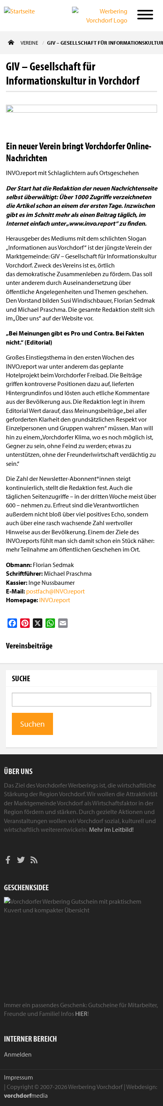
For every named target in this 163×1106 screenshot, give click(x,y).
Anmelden (18, 1054)
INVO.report (54, 600)
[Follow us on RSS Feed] (34, 861)
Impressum (18, 1077)
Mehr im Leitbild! (111, 829)
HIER (81, 1013)
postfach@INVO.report (55, 591)
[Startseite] (28, 15)
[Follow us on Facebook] (8, 861)
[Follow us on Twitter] (21, 861)
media (26, 1095)
